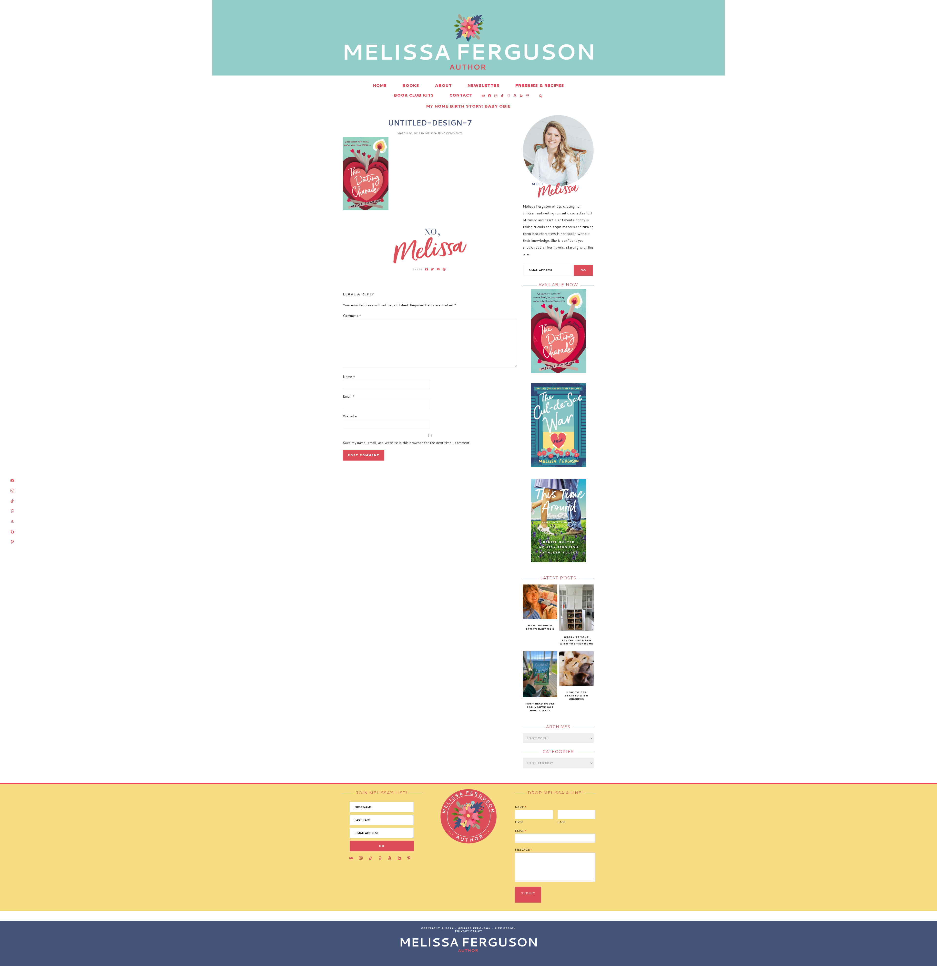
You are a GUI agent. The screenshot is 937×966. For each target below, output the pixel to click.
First (519, 822)
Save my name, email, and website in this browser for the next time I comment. (406, 442)
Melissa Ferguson (395, 48)
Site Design (505, 928)
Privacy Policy (468, 931)
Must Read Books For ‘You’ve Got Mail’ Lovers (540, 707)
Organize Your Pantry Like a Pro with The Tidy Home (576, 640)
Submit (528, 893)
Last (561, 822)
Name (349, 376)
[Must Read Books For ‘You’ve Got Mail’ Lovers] (540, 696)
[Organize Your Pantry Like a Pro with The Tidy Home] (576, 629)
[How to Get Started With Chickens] (576, 684)
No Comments (451, 133)
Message (523, 849)
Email (349, 396)
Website (350, 416)
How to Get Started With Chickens (576, 695)
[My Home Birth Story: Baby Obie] (540, 617)
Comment (352, 315)
